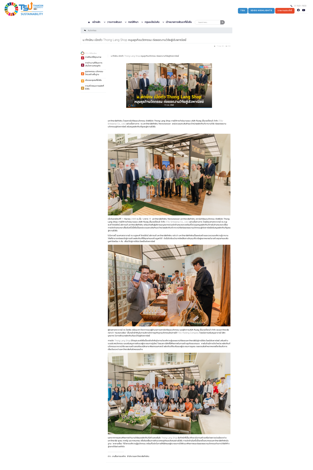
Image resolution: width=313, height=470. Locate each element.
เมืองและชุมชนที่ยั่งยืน (93, 80)
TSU (242, 10)
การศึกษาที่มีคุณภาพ (93, 57)
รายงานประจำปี (285, 10)
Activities (91, 30)
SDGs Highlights (261, 10)
